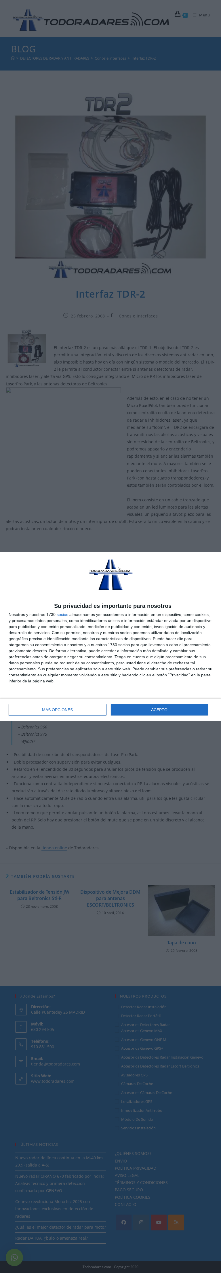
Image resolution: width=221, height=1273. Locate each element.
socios (62, 614)
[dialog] (110, 636)
